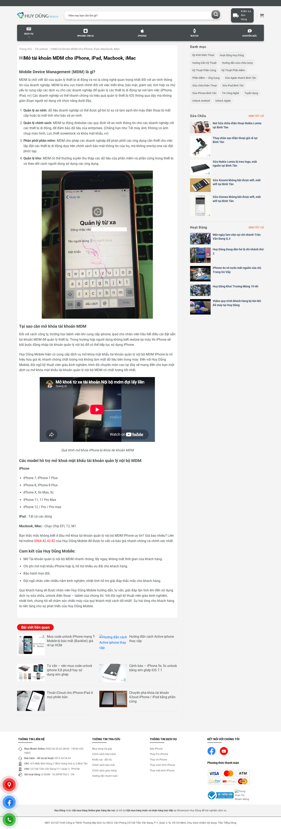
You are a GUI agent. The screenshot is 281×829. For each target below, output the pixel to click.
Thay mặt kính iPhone (162, 770)
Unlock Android (201, 100)
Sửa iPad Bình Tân (233, 85)
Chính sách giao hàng (104, 770)
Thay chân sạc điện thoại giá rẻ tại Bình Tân (235, 140)
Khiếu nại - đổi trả (102, 759)
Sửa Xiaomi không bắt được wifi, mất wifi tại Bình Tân (237, 182)
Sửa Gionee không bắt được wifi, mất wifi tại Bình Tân (237, 199)
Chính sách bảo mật (103, 765)
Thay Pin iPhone (159, 754)
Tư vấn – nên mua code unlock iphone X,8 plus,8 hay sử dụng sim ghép (69, 670)
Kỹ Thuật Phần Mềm (233, 70)
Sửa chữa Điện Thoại (204, 85)
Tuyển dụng (251, 93)
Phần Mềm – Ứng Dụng (205, 77)
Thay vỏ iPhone (158, 759)
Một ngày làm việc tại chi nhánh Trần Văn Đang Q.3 (237, 236)
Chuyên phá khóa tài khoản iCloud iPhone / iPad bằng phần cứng (152, 697)
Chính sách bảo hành (104, 754)
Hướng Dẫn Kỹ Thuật (204, 62)
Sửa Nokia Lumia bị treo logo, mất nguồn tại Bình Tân (235, 163)
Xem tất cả (256, 115)
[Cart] (262, 15)
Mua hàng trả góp (102, 748)
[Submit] (215, 14)
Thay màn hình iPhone (162, 765)
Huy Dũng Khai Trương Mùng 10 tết (235, 286)
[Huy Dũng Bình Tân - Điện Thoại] (37, 15)
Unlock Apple (223, 100)
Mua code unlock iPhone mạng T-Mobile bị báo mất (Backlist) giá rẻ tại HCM (71, 641)
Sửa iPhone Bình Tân (204, 93)
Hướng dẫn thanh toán (105, 775)
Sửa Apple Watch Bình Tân (240, 77)
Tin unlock (41, 49)
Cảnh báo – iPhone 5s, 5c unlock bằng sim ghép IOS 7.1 (153, 668)
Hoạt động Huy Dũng (232, 55)
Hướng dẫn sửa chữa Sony (237, 62)
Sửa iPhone (156, 748)
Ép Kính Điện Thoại (203, 55)
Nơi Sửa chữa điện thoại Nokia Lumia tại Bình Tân (237, 125)
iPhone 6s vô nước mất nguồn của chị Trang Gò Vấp (237, 270)
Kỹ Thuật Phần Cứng (204, 70)
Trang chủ (25, 49)
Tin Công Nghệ (230, 93)
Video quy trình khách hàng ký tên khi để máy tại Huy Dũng (237, 303)
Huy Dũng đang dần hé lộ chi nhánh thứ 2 (238, 251)
